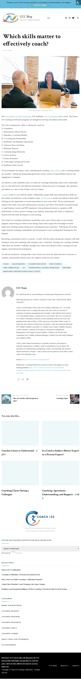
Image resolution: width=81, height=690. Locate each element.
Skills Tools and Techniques (15, 639)
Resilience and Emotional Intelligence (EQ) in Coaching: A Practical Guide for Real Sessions (34, 589)
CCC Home (53, 666)
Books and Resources (12, 605)
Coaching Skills (9, 628)
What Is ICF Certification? (11, 570)
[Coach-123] (40, 518)
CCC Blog (26, 17)
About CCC (64, 666)
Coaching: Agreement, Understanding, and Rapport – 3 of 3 (60, 494)
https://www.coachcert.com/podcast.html (35, 359)
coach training (18, 264)
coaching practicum (37, 264)
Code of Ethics (55, 170)
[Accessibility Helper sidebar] (78, 2)
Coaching (5, 195)
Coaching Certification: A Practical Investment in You (21, 575)
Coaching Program (11, 616)
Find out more (40, 5)
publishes (67, 267)
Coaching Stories (10, 633)
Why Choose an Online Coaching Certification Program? (22, 579)
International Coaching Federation (18, 116)
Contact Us (75, 666)
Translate (18, 553)
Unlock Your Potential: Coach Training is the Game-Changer (23, 584)
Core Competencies (51, 116)
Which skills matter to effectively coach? (21, 271)
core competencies (11, 267)
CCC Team (8, 50)
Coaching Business (10, 611)
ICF (24, 267)
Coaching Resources (11, 622)
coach (5, 264)
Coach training (46, 198)
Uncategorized (9, 645)
